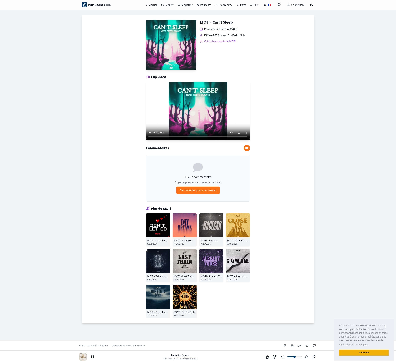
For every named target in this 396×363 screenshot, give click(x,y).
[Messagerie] (279, 5)
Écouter (169, 5)
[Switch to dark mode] (311, 5)
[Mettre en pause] (92, 356)
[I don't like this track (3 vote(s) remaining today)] (275, 357)
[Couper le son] (282, 356)
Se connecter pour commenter (198, 190)
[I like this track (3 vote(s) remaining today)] (267, 357)
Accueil (153, 5)
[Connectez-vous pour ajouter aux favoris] (306, 357)
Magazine (187, 5)
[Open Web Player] (314, 357)
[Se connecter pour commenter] (247, 148)
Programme (225, 5)
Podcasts (205, 5)
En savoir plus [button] (360, 344)
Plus (256, 5)
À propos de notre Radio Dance (128, 345)
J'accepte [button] (364, 352)
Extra (243, 5)
